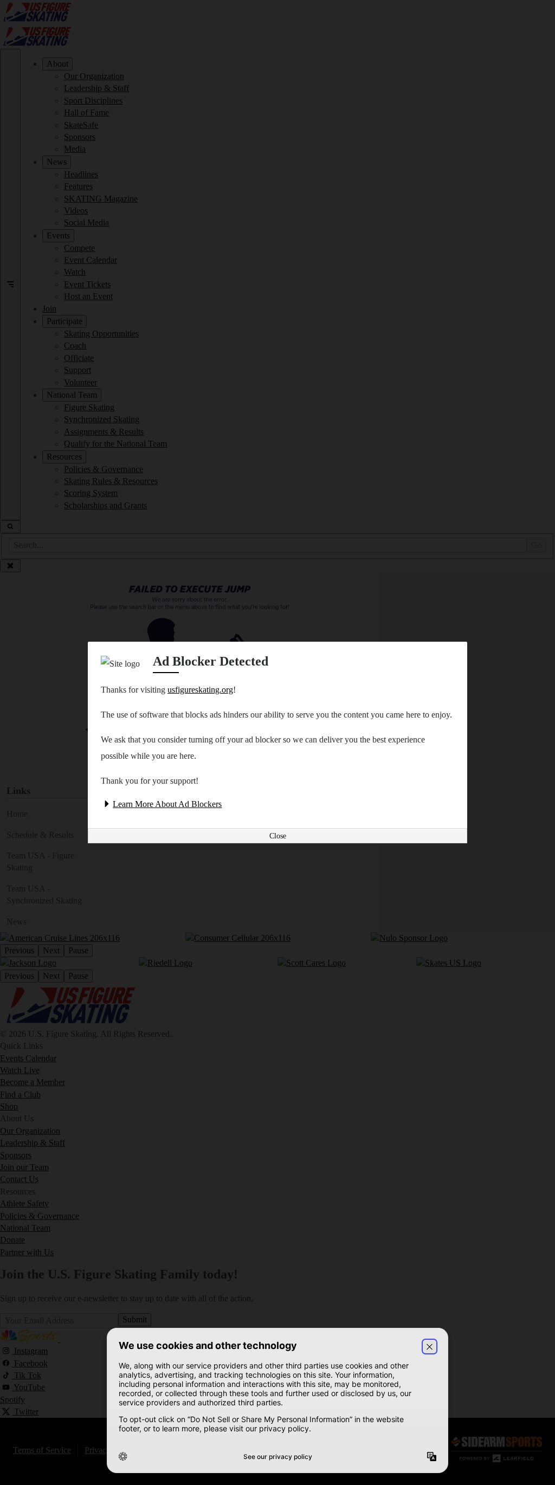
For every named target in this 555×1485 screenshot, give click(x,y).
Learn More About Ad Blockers (167, 804)
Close (277, 836)
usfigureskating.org (200, 689)
